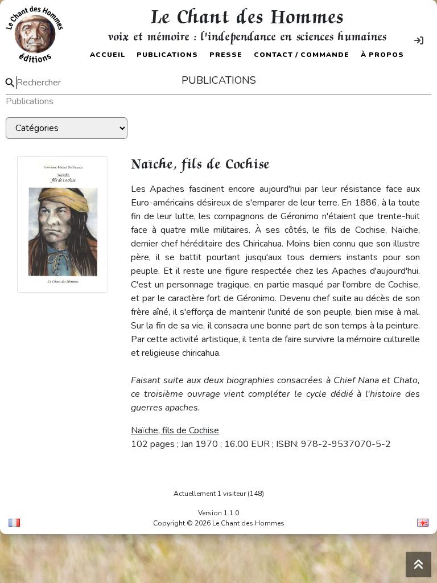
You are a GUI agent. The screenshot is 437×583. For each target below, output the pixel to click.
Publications (167, 54)
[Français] (14, 522)
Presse (225, 54)
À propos (382, 54)
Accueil (107, 54)
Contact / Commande (301, 54)
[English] (422, 522)
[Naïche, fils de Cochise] (62, 223)
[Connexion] (418, 41)
